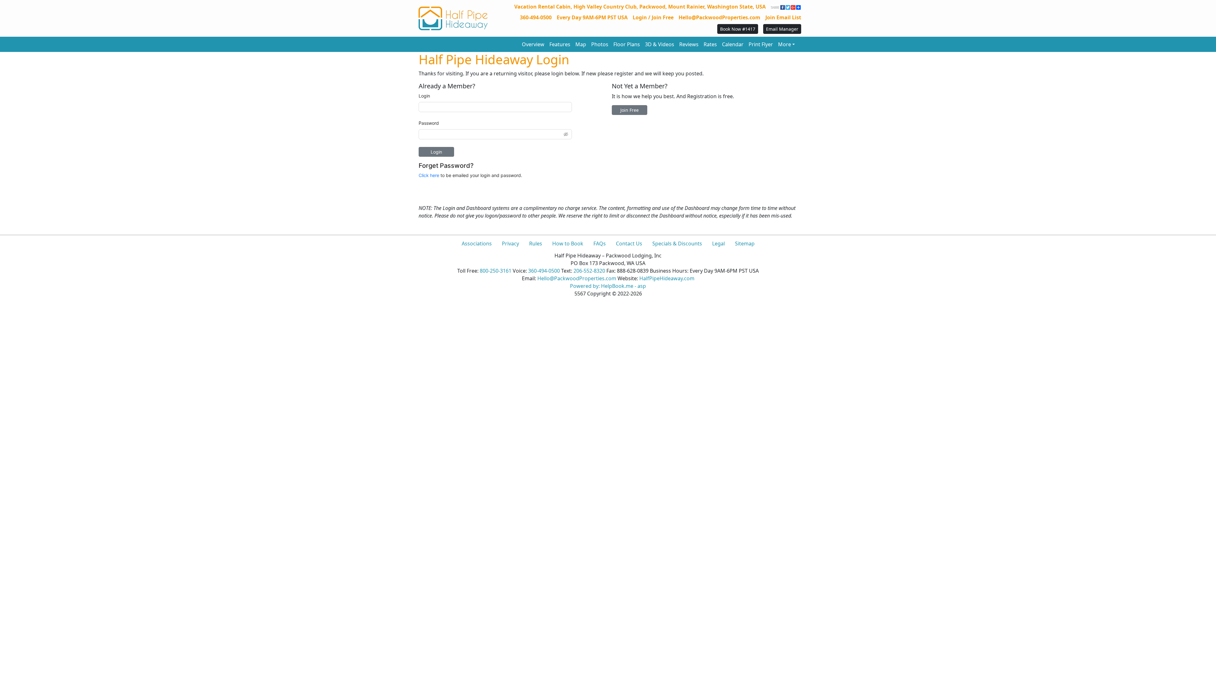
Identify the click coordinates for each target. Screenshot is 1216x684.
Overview (533, 44)
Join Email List (783, 17)
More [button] (784, 44)
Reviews (689, 44)
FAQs (599, 243)
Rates (710, 44)
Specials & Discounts (677, 243)
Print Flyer (761, 44)
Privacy (510, 243)
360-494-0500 (536, 17)
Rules (535, 243)
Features (559, 44)
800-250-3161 (495, 270)
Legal (718, 243)
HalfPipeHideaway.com (666, 278)
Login (424, 95)
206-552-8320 (589, 270)
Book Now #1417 (737, 29)
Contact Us (629, 243)
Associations (477, 243)
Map (580, 44)
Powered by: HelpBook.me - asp (608, 285)
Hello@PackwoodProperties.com (719, 17)
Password (429, 123)
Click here (429, 175)
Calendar (733, 44)
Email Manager (782, 29)
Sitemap (745, 243)
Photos (599, 44)
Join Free (629, 110)
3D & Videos (659, 44)
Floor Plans (626, 44)
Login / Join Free (653, 17)
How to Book (567, 243)
